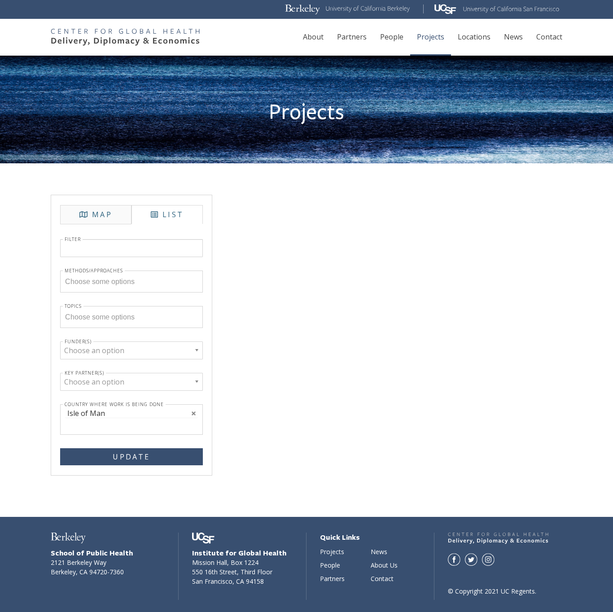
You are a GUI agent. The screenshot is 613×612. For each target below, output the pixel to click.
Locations (474, 37)
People (391, 37)
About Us (384, 565)
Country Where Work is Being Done (114, 404)
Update (131, 457)
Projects (430, 37)
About (313, 37)
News (513, 37)
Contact (549, 37)
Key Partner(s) (84, 373)
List (173, 214)
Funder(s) (78, 341)
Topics (73, 306)
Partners (352, 37)
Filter (73, 239)
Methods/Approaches (94, 270)
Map (102, 214)
